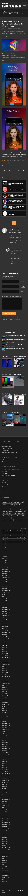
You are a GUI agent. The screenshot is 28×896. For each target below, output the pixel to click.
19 (10, 539)
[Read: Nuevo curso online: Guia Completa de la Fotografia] (3, 336)
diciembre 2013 (6, 847)
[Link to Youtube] (18, 894)
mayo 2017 (5, 763)
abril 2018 (4, 740)
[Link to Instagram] (25, 894)
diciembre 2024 (6, 590)
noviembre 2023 (6, 611)
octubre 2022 (5, 636)
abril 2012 (4, 879)
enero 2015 (5, 820)
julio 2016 (4, 784)
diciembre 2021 (6, 658)
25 (7, 541)
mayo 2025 (5, 582)
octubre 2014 (5, 826)
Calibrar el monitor (6, 446)
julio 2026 (4, 558)
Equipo (16, 28)
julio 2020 (4, 685)
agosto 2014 (5, 831)
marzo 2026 (5, 565)
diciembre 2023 (6, 609)
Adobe (7, 500)
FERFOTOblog (5, 473)
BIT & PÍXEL (5, 444)
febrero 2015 (5, 818)
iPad (23, 160)
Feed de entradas (6, 484)
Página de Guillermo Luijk (8, 475)
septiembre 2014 (6, 828)
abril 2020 (4, 691)
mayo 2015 (5, 812)
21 (17, 539)
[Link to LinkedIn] (20, 894)
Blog (3, 11)
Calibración (10, 160)
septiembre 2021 (6, 664)
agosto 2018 (5, 731)
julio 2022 (4, 643)
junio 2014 (4, 835)
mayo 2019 (5, 712)
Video (23, 517)
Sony (13, 517)
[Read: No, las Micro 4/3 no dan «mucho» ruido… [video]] (3, 349)
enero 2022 (5, 655)
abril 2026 (4, 563)
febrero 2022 (5, 653)
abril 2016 (4, 790)
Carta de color (17, 504)
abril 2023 (4, 624)
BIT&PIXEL (5, 502)
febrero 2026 (5, 567)
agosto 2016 (5, 782)
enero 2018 (5, 746)
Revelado (4, 517)
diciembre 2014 (6, 822)
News (19, 28)
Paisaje (9, 515)
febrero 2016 (5, 795)
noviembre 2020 (6, 679)
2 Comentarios (10, 28)
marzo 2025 (5, 586)
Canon (22, 502)
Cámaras (8, 509)
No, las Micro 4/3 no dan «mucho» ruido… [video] (15, 348)
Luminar (9, 513)
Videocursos (5, 520)
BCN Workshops (18, 500)
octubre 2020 (5, 681)
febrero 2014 (5, 843)
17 (3, 539)
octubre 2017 (5, 752)
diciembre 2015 (6, 799)
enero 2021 (5, 674)
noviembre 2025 (6, 573)
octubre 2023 (5, 613)
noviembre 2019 (6, 700)
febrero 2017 (5, 769)
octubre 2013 (5, 852)
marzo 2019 (5, 717)
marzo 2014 (5, 841)
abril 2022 (4, 649)
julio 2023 (4, 617)
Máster (19, 513)
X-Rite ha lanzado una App (11, 31)
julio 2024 (4, 596)
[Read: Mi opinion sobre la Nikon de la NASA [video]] (3, 345)
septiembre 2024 (6, 592)
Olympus (4, 515)
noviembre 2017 (6, 750)
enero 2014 (5, 845)
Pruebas (18, 515)
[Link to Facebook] (15, 894)
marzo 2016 (5, 793)
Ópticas (23, 520)
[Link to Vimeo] (22, 894)
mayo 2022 (5, 647)
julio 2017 (4, 759)
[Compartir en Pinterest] (14, 170)
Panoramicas (13, 515)
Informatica (11, 511)
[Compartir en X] (9, 170)
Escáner (16, 509)
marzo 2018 (5, 742)
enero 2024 (5, 607)
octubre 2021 (5, 662)
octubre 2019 (5, 702)
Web (22, 291)
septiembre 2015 (6, 805)
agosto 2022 (5, 641)
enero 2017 (5, 771)
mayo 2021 (5, 668)
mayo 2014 (5, 837)
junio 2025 (4, 579)
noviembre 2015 (6, 801)
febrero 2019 (5, 719)
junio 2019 (4, 710)
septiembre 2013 (6, 854)
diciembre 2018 (6, 723)
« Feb (3, 547)
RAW (23, 515)
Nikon (23, 513)
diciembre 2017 (6, 748)
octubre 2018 (5, 727)
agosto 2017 (5, 757)
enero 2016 (5, 797)
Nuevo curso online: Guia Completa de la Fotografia (15, 335)
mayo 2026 (5, 560)
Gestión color (19, 160)
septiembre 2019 (6, 704)
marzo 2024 (5, 605)
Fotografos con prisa (7, 448)
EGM (12, 509)
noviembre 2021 (6, 660)
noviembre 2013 (6, 850)
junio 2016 (4, 786)
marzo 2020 (5, 693)
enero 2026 (5, 569)
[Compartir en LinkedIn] (18, 170)
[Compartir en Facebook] (4, 170)
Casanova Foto (5, 506)
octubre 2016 (5, 778)
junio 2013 (4, 860)
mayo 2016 (5, 788)
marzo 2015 (5, 816)
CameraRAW (16, 502)
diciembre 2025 (6, 571)
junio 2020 (4, 687)
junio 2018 (4, 736)
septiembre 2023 (6, 615)
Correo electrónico (23, 288)
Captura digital (5, 504)
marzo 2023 (5, 626)
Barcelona (11, 500)
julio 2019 (4, 708)
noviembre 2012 (6, 873)
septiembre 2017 (6, 755)
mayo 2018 (5, 738)
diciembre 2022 (6, 632)
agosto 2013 (5, 856)
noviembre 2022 (6, 634)
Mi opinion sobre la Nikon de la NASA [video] (14, 344)
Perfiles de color (6, 450)
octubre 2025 (5, 575)
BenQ (23, 500)
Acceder (4, 482)
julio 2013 (4, 858)
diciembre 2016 (6, 774)
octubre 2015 (5, 803)
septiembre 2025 (6, 577)
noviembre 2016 (6, 776)
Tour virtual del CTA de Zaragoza (10, 452)
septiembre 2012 (6, 877)
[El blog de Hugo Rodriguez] (11, 5)
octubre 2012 (5, 875)
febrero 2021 (5, 672)
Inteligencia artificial (18, 511)
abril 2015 (4, 814)
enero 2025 (5, 588)
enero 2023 (5, 630)
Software (6, 162)
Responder (11, 245)
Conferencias (21, 506)
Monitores (14, 513)
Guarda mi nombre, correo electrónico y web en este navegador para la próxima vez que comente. (12, 298)
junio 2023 (4, 620)
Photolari (4, 462)
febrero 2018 (5, 744)
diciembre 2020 (6, 677)
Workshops (11, 520)
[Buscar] (20, 5)
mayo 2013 (5, 862)
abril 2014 (4, 839)
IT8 (24, 511)
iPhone (3, 162)
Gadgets (14, 160)
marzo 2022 (5, 651)
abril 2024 (4, 603)
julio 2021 (4, 666)
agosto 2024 (5, 594)
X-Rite (10, 162)
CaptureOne (12, 504)
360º (3, 500)
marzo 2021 (5, 670)
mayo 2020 (5, 689)
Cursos (4, 509)
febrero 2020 (5, 695)
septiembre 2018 (6, 729)
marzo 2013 (5, 866)
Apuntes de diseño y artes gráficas (10, 469)
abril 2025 (4, 584)
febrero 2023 (5, 628)
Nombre (22, 282)
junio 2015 (4, 809)
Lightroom (5, 513)
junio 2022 (4, 645)
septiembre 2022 (6, 639)
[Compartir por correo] (23, 170)
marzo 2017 (5, 767)
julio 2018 (4, 733)
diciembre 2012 (6, 871)
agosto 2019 (5, 706)
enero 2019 (5, 721)
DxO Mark (4, 471)
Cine (10, 506)
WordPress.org (5, 489)
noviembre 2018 (6, 725)
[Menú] (24, 5)
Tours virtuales (18, 517)
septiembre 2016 (6, 780)
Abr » (6, 547)
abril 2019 (4, 714)
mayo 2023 (5, 622)
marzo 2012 (5, 881)
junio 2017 (4, 761)
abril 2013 (4, 864)
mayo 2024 (5, 601)
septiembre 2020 (6, 683)
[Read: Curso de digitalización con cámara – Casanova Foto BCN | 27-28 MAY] (3, 340)
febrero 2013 (5, 869)
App (7, 160)
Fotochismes (5, 459)
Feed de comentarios (7, 487)
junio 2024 (4, 598)
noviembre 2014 (6, 824)
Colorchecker (15, 506)
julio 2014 (4, 833)
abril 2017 (4, 765)
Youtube (19, 520)
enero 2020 (5, 698)
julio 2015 (4, 807)
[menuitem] (20, 5)
